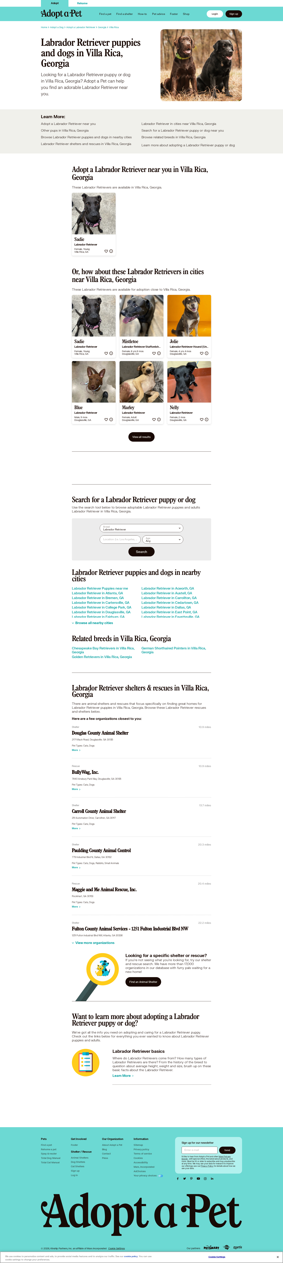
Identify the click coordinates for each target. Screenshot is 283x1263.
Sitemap (138, 1145)
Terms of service (143, 1153)
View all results (141, 436)
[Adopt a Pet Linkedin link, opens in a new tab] (212, 1178)
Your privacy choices (145, 1175)
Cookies (138, 1158)
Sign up (233, 13)
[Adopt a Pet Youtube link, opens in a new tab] (199, 1178)
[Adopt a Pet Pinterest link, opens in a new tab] (192, 1178)
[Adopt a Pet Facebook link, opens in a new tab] (178, 1178)
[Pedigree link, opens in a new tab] (226, 1247)
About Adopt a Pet (112, 1145)
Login (215, 13)
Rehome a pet (48, 1149)
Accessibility (141, 1162)
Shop (186, 13)
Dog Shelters (78, 1162)
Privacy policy (141, 1149)
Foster (174, 13)
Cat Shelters (77, 1166)
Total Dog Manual (50, 1158)
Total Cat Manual (50, 1162)
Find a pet (46, 1145)
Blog (104, 1149)
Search (141, 552)
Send (227, 1150)
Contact (106, 1153)
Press (105, 1158)
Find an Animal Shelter (143, 981)
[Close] (277, 1257)
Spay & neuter (49, 1153)
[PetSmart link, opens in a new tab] (211, 1247)
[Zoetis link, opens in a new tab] (237, 1247)
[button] (106, 251)
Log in (74, 1175)
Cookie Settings (116, 1248)
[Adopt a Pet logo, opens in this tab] (141, 1217)
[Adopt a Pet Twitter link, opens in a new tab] (185, 1178)
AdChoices (140, 1171)
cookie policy (131, 1256)
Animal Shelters (79, 1157)
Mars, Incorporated (144, 1166)
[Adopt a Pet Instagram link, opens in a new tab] (206, 1178)
